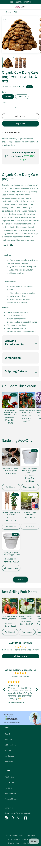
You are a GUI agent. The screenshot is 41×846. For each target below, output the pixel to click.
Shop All (8, 739)
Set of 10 (22, 97)
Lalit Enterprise (17, 835)
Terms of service (28, 839)
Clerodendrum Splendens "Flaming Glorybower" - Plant (10, 412)
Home (8, 12)
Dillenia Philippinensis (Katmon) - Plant (26, 617)
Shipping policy (13, 843)
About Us (9, 750)
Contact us (9, 782)
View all (20, 579)
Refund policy (30, 835)
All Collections (11, 745)
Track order (9, 777)
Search (7, 734)
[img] (20, 673)
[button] (3, 6)
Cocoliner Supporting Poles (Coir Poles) (11, 513)
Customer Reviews (20, 676)
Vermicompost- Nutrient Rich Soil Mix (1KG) (11, 469)
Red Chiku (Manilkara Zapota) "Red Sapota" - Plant (10, 618)
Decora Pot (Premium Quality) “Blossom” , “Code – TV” (11, 554)
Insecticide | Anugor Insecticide (30, 513)
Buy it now (20, 124)
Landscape (9, 756)
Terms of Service (11, 799)
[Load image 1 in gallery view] (8, 62)
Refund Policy (10, 793)
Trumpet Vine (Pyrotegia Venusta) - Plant (27, 411)
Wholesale (9, 761)
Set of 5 (8, 97)
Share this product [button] (12, 132)
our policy (9, 788)
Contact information (28, 843)
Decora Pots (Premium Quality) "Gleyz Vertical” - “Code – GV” (30, 470)
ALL (16, 12)
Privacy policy (15, 839)
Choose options (30, 487)
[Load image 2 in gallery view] (20, 62)
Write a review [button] (20, 656)
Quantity (5, 102)
